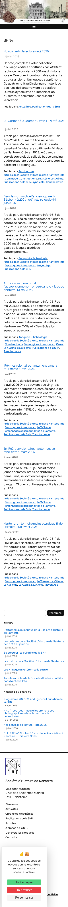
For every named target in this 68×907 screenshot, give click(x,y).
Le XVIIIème (24, 347)
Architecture (26, 171)
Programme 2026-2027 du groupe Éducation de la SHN (33, 700)
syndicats (38, 182)
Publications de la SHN (46, 106)
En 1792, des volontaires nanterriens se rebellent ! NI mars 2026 (29, 450)
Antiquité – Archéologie (32, 258)
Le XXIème (57, 178)
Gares (59, 344)
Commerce (11, 178)
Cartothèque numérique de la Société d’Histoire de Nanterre (33, 631)
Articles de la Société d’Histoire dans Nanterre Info (34, 175)
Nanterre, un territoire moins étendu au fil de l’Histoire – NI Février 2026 (33, 525)
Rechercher (55, 613)
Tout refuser (24, 890)
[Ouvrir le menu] (34, 26)
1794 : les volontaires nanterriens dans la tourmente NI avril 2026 (30, 367)
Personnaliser (24, 897)
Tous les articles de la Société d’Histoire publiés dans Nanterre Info (33, 680)
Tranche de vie (54, 182)
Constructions (28, 178)
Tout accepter (24, 882)
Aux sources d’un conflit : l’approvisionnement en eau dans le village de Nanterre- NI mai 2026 (34, 287)
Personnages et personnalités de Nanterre (29, 431)
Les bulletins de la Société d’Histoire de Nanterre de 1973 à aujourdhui (34, 643)
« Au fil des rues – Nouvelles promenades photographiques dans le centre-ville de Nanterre (29, 713)
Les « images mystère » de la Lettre (26, 669)
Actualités (24, 106)
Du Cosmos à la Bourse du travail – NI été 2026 (34, 120)
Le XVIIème (56, 581)
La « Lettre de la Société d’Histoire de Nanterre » (34, 661)
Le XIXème (10, 347)
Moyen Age (43, 265)
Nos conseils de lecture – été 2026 (26, 51)
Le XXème (44, 178)
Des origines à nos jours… (20, 265)
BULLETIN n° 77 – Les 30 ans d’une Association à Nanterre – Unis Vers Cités (33, 735)
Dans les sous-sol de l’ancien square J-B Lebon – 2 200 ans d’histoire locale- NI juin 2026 (30, 200)
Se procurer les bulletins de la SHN (25, 652)
